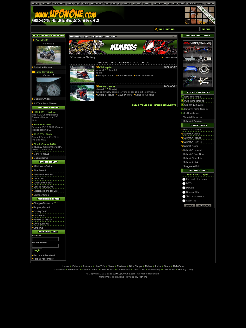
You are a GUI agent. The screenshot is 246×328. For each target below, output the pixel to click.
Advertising (154, 269)
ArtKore (143, 276)
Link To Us (169, 269)
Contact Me (170, 57)
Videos (76, 266)
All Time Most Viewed (45, 103)
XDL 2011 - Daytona (45, 112)
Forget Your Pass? (43, 258)
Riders (148, 266)
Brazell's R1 (42, 40)
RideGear (178, 266)
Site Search (107, 269)
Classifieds (59, 269)
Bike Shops (135, 266)
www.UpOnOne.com (124, 273)
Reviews (121, 266)
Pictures (87, 266)
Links (158, 266)
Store (167, 266)
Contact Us (139, 269)
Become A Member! (44, 255)
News (111, 266)
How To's (100, 266)
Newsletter (73, 269)
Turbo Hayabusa (44, 72)
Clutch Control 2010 (45, 144)
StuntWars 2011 (42, 124)
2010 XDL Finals (43, 134)
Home (65, 266)
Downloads (123, 269)
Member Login (90, 269)
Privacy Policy (185, 269)
